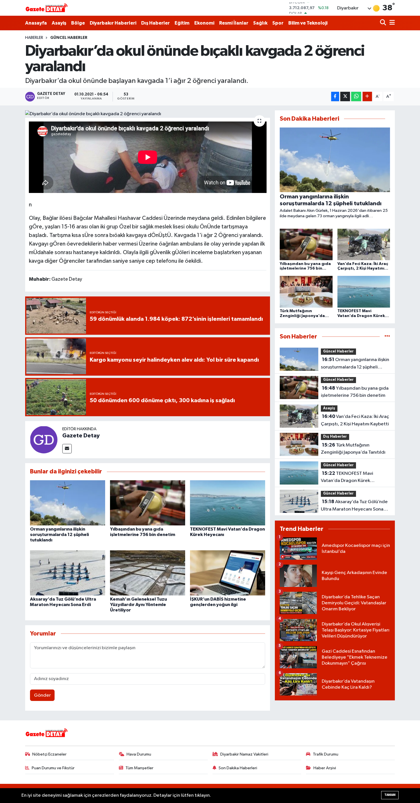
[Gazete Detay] (43, 439)
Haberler (34, 38)
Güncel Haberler (68, 38)
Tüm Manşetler (139, 768)
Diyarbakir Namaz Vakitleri (244, 754)
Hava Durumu (139, 754)
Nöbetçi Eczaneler (49, 754)
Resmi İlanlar (233, 23)
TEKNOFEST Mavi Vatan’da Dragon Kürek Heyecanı (347, 478)
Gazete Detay (81, 436)
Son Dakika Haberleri (238, 768)
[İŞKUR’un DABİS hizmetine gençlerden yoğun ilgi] (227, 572)
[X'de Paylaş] (345, 96)
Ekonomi (204, 23)
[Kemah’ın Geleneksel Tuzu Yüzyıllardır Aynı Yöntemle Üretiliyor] (147, 572)
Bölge (78, 23)
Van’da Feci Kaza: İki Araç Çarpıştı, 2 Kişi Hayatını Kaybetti (355, 420)
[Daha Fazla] (367, 96)
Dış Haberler (155, 23)
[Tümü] (387, 336)
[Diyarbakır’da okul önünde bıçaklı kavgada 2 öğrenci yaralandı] (147, 114)
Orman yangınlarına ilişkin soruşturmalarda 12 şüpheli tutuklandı (59, 534)
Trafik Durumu (325, 754)
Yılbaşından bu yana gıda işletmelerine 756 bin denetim (355, 392)
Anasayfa (36, 23)
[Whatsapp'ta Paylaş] (356, 96)
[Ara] (383, 23)
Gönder (42, 695)
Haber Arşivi (324, 768)
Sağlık (260, 23)
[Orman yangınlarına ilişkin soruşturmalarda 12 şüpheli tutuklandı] (67, 502)
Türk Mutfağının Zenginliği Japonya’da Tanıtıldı (353, 449)
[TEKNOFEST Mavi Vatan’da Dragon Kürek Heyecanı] (227, 502)
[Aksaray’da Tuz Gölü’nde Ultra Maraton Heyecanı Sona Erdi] (67, 572)
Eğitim (182, 23)
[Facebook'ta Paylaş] (335, 96)
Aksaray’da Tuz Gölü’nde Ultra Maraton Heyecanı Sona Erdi (354, 506)
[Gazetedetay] (46, 8)
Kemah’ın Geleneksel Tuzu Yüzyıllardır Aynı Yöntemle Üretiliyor (138, 604)
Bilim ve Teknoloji (307, 23)
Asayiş (59, 23)
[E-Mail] (67, 448)
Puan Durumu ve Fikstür (53, 768)
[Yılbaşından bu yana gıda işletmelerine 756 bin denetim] (147, 502)
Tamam (389, 794)
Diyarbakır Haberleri (113, 23)
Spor (277, 23)
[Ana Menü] (391, 23)
